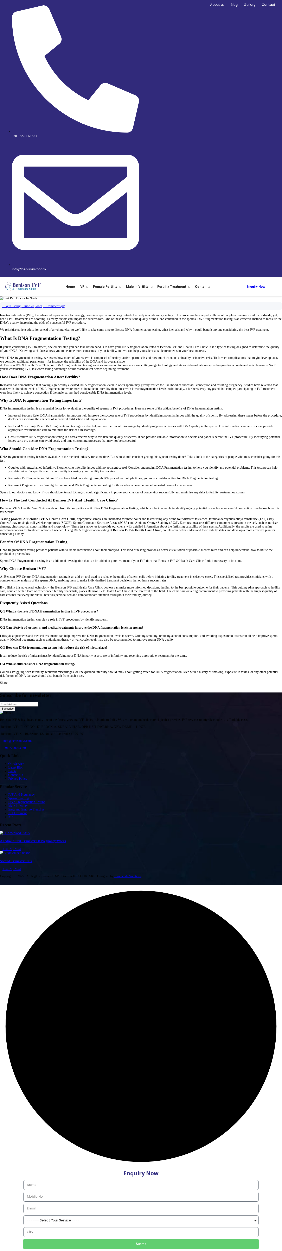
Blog (234, 4)
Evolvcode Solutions (127, 876)
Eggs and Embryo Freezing (26, 809)
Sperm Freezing (18, 798)
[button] (84, 286)
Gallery (250, 4)
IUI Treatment (17, 813)
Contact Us (15, 775)
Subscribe (8, 708)
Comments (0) (55, 306)
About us (217, 4)
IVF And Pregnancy (21, 794)
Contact (268, 4)
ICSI (11, 817)
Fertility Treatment (171, 287)
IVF (81, 287)
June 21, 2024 (11, 849)
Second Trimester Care (16, 861)
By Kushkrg (13, 306)
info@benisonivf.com (17, 740)
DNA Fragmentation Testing (26, 802)
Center (200, 287)
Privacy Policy (17, 778)
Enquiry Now (255, 287)
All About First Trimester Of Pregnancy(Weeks (33, 841)
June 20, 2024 (33, 306)
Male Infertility (137, 287)
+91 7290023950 (14, 748)
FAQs (12, 771)
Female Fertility (105, 287)
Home (70, 287)
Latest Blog (15, 767)
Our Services (16, 763)
